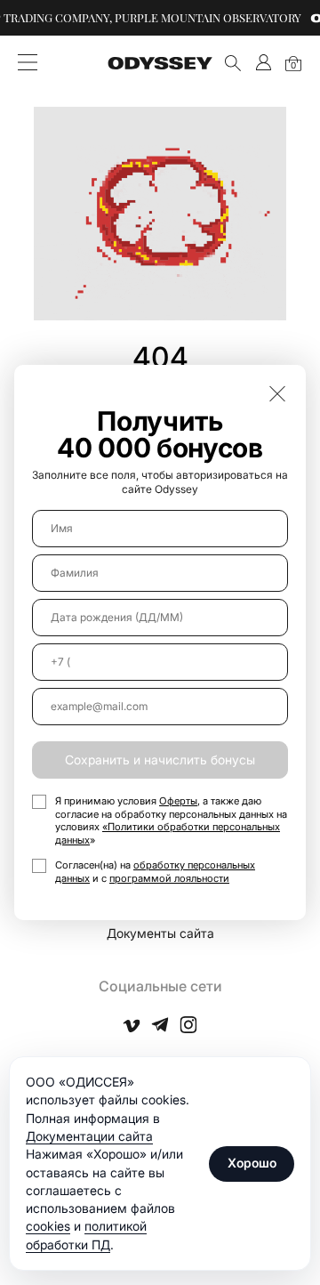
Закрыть (277, 393)
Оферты (178, 801)
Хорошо (252, 1162)
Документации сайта (89, 1136)
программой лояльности (169, 878)
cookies (48, 1225)
